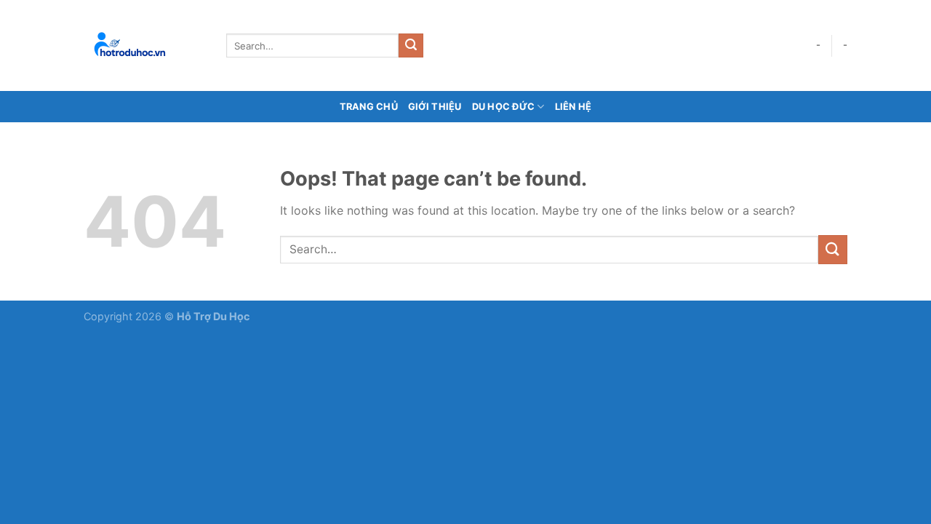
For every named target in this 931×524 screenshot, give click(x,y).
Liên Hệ (573, 106)
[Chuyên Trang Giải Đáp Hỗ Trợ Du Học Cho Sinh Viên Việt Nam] (144, 45)
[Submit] (411, 45)
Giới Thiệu (435, 106)
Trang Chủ (369, 106)
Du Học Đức (503, 106)
